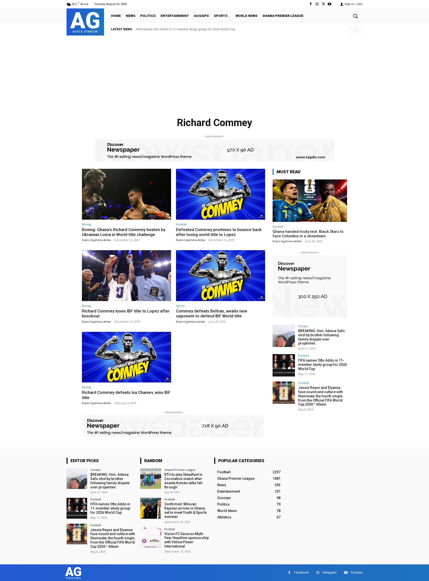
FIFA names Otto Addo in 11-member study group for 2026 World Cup (322, 364)
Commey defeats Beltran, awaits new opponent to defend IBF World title (211, 313)
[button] (355, 16)
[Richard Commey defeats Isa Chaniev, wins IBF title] (126, 357)
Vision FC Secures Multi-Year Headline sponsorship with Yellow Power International (186, 540)
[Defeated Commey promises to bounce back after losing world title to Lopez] (220, 194)
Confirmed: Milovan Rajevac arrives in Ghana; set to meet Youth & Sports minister (185, 510)
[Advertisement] (214, 72)
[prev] (351, 29)
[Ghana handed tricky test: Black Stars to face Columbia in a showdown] (310, 200)
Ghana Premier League (179, 469)
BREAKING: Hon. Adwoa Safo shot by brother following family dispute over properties (321, 337)
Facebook (301, 572)
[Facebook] (311, 4)
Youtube (356, 572)
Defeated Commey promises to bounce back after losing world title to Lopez (219, 232)
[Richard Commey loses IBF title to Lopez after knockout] (126, 275)
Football (181, 224)
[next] (359, 29)
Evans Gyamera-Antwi (96, 240)
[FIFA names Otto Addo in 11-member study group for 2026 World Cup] (284, 365)
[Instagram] (317, 4)
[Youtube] (329, 4)
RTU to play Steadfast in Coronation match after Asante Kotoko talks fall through (183, 481)
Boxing (86, 224)
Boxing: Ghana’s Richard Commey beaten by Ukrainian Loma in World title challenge (123, 232)
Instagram (329, 572)
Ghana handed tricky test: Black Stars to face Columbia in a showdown (308, 233)
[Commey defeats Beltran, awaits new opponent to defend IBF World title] (220, 275)
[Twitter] (323, 4)
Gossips (303, 326)
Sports (180, 305)
